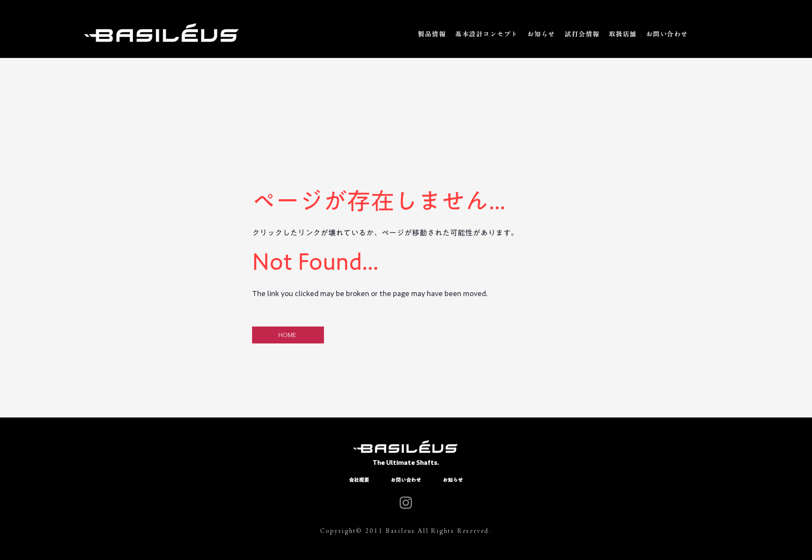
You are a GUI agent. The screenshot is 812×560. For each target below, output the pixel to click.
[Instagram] (406, 502)
